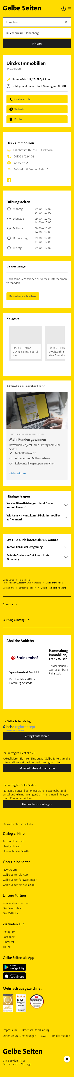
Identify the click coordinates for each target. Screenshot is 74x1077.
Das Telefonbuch (13, 908)
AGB (44, 1036)
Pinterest (8, 942)
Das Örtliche (10, 913)
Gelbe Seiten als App (15, 875)
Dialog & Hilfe (14, 833)
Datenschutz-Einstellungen (19, 1036)
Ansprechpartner (13, 841)
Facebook (9, 937)
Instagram (9, 932)
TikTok (7, 947)
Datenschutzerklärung (35, 1030)
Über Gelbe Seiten (17, 862)
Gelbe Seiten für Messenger (20, 880)
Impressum (10, 1030)
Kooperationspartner (16, 903)
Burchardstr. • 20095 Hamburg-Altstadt (24, 677)
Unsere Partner (14, 895)
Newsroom (10, 869)
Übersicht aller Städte (16, 851)
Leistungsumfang (14, 620)
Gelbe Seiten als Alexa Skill (19, 885)
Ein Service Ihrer (17, 1062)
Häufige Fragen (12, 846)
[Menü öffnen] (69, 8)
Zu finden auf (13, 924)
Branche (8, 604)
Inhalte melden (61, 1036)
